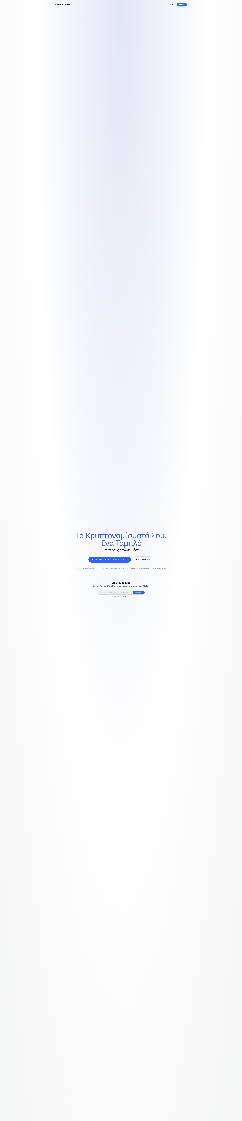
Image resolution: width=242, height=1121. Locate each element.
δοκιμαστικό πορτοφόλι (123, 596)
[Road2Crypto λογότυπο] (62, 4)
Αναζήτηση (138, 592)
